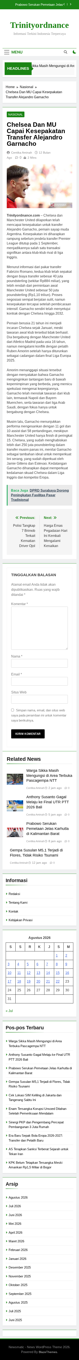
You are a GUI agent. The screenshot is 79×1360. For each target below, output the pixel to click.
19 (29, 981)
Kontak (13, 911)
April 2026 (15, 1232)
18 (19, 981)
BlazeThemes (48, 1352)
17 (9, 981)
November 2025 (20, 1276)
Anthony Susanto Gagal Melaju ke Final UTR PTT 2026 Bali (47, 802)
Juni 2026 (15, 1215)
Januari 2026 (17, 1258)
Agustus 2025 (18, 1302)
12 (29, 973)
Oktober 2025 (18, 1285)
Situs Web (19, 692)
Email (16, 674)
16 (67, 973)
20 (38, 981)
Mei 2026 (15, 1223)
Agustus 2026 (18, 1197)
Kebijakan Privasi (20, 920)
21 (48, 981)
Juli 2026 (15, 1206)
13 (38, 973)
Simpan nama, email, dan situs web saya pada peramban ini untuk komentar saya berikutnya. (38, 715)
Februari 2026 (18, 1250)
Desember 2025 (20, 1267)
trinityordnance (39, 25)
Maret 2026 (16, 1241)
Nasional (15, 114)
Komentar (19, 604)
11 (19, 973)
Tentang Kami (18, 902)
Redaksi (14, 894)
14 (48, 973)
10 (9, 973)
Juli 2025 (15, 1311)
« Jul (9, 1011)
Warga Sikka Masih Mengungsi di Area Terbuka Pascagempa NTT (49, 775)
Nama (16, 656)
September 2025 (20, 1294)
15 (58, 973)
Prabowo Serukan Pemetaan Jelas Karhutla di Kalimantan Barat (39, 4)
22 (58, 981)
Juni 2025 (15, 1320)
